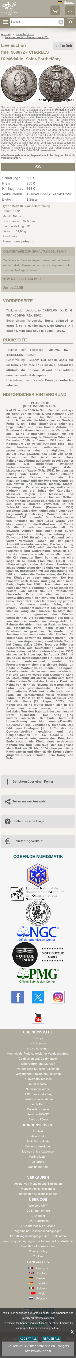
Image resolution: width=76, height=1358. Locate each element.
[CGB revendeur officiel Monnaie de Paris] (38, 955)
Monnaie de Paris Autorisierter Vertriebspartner (38, 1053)
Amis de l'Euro (38, 1119)
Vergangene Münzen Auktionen (38, 1068)
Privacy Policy (38, 1251)
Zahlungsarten (38, 1166)
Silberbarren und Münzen (38, 1063)
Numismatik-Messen (38, 1079)
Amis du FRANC (38, 1114)
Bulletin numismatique (38, 1099)
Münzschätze (38, 1084)
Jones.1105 (13, 287)
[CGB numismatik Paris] (9, 15)
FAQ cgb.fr (38, 1215)
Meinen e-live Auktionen (38, 1151)
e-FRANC (38, 1104)
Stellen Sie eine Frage (28, 821)
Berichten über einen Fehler (32, 781)
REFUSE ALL (51, 1338)
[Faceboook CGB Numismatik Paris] (17, 997)
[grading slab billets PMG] (38, 976)
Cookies (38, 1256)
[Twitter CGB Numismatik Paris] (38, 997)
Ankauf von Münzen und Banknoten (38, 1183)
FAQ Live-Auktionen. (45, 150)
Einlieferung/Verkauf (27, 841)
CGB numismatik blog (38, 1094)
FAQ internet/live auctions (38, 1226)
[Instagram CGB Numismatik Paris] (58, 997)
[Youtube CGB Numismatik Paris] (38, 1017)
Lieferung (38, 1161)
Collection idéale (38, 1109)
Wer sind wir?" (38, 1205)
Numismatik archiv (38, 1089)
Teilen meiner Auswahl (29, 801)
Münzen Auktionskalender (38, 1188)
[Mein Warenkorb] (55, 14)
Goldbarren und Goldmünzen (38, 1058)
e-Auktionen (38, 1043)
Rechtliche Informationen (38, 1246)
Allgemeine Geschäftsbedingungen (38, 1231)
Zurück (66, 46)
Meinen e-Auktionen (38, 1146)
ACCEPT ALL (28, 1338)
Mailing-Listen (38, 1156)
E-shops (38, 1038)
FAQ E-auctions (38, 1220)
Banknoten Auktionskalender (38, 1193)
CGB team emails (38, 1210)
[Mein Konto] (70, 14)
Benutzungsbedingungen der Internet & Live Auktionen (38, 1241)
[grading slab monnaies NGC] (38, 934)
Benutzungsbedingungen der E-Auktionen (38, 1236)
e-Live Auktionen (38, 1048)
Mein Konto (38, 1136)
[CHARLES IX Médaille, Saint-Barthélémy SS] (38, 101)
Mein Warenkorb (38, 1141)
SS (38, 167)
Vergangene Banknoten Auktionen (38, 1073)
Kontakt (38, 1131)
